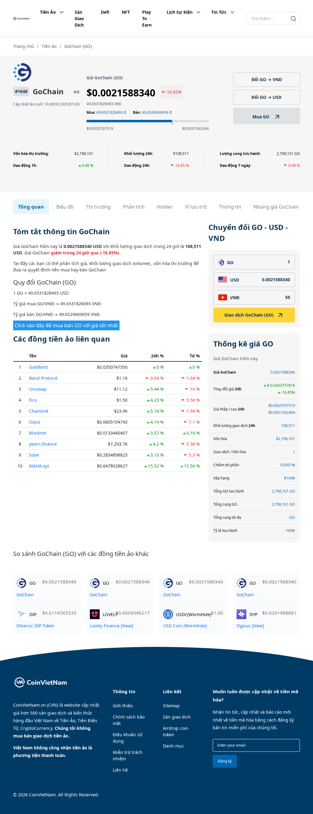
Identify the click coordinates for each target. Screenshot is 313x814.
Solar (34, 455)
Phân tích (134, 206)
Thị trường (98, 206)
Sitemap (171, 705)
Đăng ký (225, 761)
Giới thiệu (123, 705)
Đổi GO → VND (267, 79)
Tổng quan (31, 206)
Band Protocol (43, 378)
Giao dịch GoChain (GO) (249, 315)
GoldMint (38, 367)
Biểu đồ (65, 206)
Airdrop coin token (175, 731)
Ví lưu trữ (196, 206)
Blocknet (37, 433)
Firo (33, 400)
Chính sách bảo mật (129, 720)
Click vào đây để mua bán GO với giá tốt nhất (66, 325)
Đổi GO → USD (267, 97)
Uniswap (38, 389)
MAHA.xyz (39, 466)
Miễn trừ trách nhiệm (127, 755)
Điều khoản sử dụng (127, 738)
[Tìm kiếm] (293, 18)
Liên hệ (120, 770)
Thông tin (230, 206)
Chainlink (38, 411)
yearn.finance (43, 444)
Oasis (34, 422)
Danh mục (173, 746)
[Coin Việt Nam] (21, 18)
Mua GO (261, 117)
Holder (165, 206)
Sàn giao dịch (177, 717)
